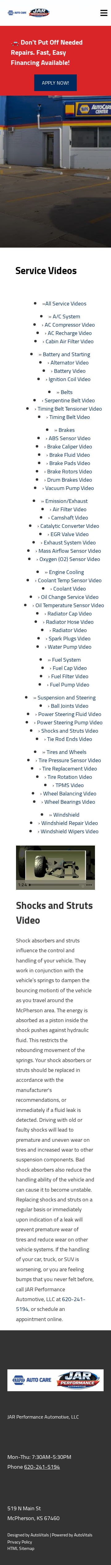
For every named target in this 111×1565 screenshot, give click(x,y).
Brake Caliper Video (69, 446)
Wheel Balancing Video (70, 793)
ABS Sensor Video (70, 438)
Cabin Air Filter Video (70, 341)
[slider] (55, 885)
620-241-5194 (42, 1467)
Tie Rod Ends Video (69, 739)
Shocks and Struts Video (69, 731)
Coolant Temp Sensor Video (70, 580)
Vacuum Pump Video (69, 488)
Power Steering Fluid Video (69, 714)
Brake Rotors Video (69, 471)
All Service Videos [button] (65, 303)
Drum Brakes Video (69, 480)
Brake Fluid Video (69, 455)
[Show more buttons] (89, 885)
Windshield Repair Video (69, 823)
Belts (66, 392)
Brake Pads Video (69, 463)
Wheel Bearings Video (69, 802)
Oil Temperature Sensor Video (69, 605)
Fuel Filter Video (69, 676)
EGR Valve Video (70, 534)
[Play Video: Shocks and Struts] (55, 863)
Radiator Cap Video (69, 613)
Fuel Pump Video (69, 684)
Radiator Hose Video (70, 622)
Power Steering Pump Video (70, 722)
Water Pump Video (70, 647)
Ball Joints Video (69, 706)
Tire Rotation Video (69, 777)
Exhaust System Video (70, 542)
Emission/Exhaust (66, 501)
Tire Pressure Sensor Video (70, 760)
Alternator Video (70, 362)
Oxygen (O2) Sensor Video (69, 559)
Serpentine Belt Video (70, 400)
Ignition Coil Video (70, 379)
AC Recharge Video (70, 333)
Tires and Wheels (66, 752)
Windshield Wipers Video (70, 831)
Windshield (66, 815)
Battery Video (70, 371)
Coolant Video (69, 588)
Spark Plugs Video (70, 638)
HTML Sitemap (20, 1548)
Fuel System (66, 660)
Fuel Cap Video (70, 668)
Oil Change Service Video (70, 597)
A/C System (66, 316)
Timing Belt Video (69, 417)
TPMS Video (70, 785)
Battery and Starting (66, 354)
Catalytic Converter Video (69, 526)
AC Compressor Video (70, 325)
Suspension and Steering (67, 697)
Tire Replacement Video (69, 768)
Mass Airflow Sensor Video (70, 551)
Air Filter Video (70, 509)
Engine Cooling (66, 572)
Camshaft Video (69, 517)
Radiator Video (69, 630)
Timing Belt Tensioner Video (70, 409)
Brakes (67, 430)
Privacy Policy (19, 1542)
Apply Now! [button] (55, 82)
